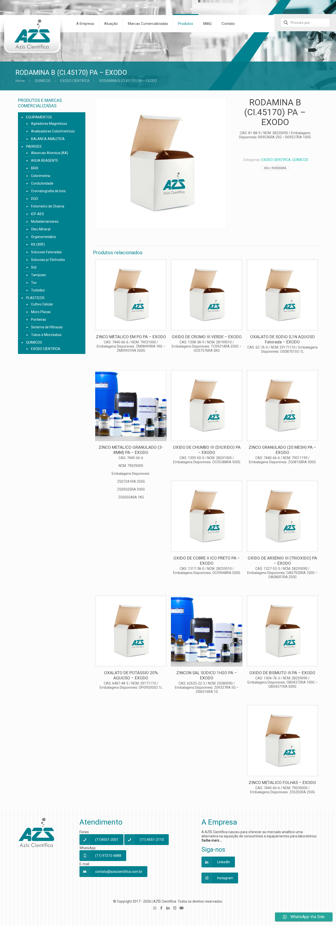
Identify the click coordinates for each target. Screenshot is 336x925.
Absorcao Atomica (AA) (49, 153)
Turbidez (38, 290)
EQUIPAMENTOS (39, 117)
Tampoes (38, 275)
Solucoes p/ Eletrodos (48, 260)
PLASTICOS (35, 298)
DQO (34, 199)
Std (33, 267)
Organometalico (43, 237)
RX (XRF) (38, 244)
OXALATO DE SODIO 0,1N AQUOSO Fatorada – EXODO (282, 339)
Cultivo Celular (42, 304)
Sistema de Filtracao (47, 327)
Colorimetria (40, 176)
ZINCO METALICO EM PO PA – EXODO (131, 336)
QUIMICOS (43, 81)
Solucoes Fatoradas (46, 252)
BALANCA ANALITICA (48, 139)
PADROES (34, 146)
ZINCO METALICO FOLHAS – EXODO (282, 782)
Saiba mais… (211, 840)
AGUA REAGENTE (44, 160)
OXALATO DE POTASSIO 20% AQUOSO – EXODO (131, 675)
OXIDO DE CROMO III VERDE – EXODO (207, 336)
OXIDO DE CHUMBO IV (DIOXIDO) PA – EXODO (207, 450)
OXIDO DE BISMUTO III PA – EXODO (282, 672)
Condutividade (42, 183)
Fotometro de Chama (47, 206)
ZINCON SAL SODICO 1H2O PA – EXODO (206, 675)
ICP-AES (37, 214)
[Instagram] (174, 908)
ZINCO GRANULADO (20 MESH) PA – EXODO (282, 450)
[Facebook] (161, 908)
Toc (34, 283)
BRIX (34, 168)
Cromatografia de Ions (48, 191)
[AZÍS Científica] (32, 37)
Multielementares (45, 221)
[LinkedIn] (168, 908)
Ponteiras (38, 319)
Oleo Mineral (40, 229)
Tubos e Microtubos (46, 335)
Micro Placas (41, 312)
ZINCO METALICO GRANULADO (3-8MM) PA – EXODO (131, 450)
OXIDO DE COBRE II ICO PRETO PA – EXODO (206, 561)
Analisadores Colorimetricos (53, 131)
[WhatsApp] (154, 908)
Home (20, 81)
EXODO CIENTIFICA (75, 81)
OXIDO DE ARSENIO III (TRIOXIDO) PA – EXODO (282, 561)
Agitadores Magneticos (49, 124)
